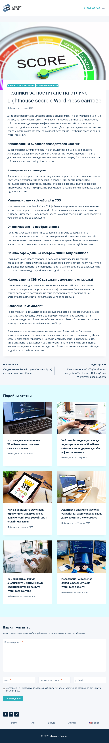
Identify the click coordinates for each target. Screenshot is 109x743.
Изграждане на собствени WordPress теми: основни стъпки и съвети (23, 444)
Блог (32, 722)
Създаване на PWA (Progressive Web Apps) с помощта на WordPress (27, 369)
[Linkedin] (11, 714)
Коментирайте (13, 642)
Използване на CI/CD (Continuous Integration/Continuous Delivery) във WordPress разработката (85, 370)
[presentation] (27, 418)
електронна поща (51, 680)
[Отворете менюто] (103, 8)
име (7, 680)
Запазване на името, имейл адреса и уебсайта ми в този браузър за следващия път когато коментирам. (53, 689)
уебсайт (79, 680)
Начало (14, 722)
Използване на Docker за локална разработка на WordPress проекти (76, 583)
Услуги (52, 722)
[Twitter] (16, 714)
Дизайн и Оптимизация (21, 86)
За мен (72, 722)
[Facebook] (5, 714)
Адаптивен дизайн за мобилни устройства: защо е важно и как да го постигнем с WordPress (81, 513)
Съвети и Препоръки (47, 86)
